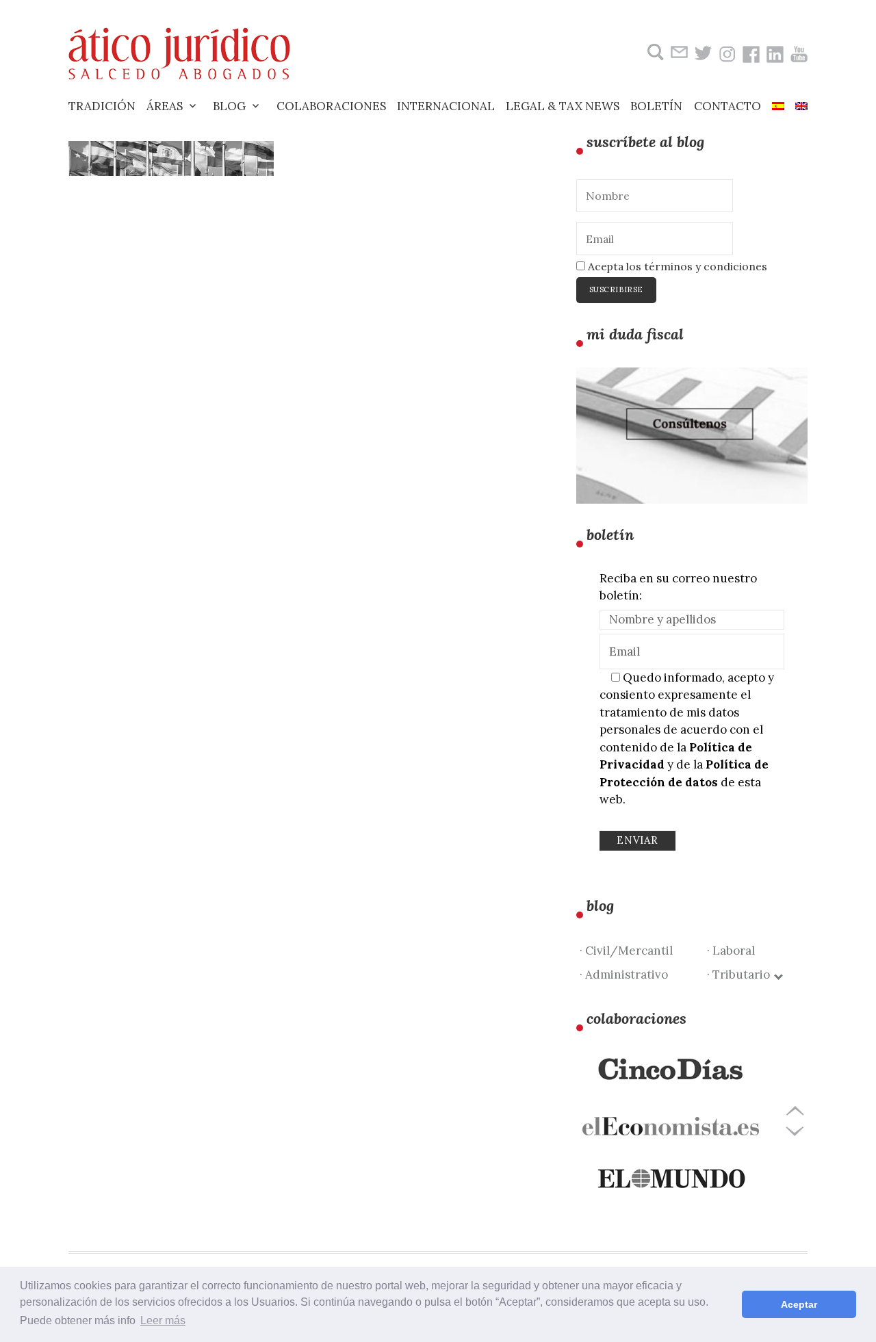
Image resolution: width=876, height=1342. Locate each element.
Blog (229, 106)
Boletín (656, 106)
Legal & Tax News (562, 106)
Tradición (102, 106)
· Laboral (731, 950)
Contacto (727, 106)
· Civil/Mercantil (626, 950)
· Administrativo (624, 974)
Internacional (446, 106)
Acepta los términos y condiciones (676, 266)
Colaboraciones (331, 106)
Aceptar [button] (799, 1304)
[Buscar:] (654, 52)
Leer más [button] (162, 1320)
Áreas (164, 106)
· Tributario (741, 974)
